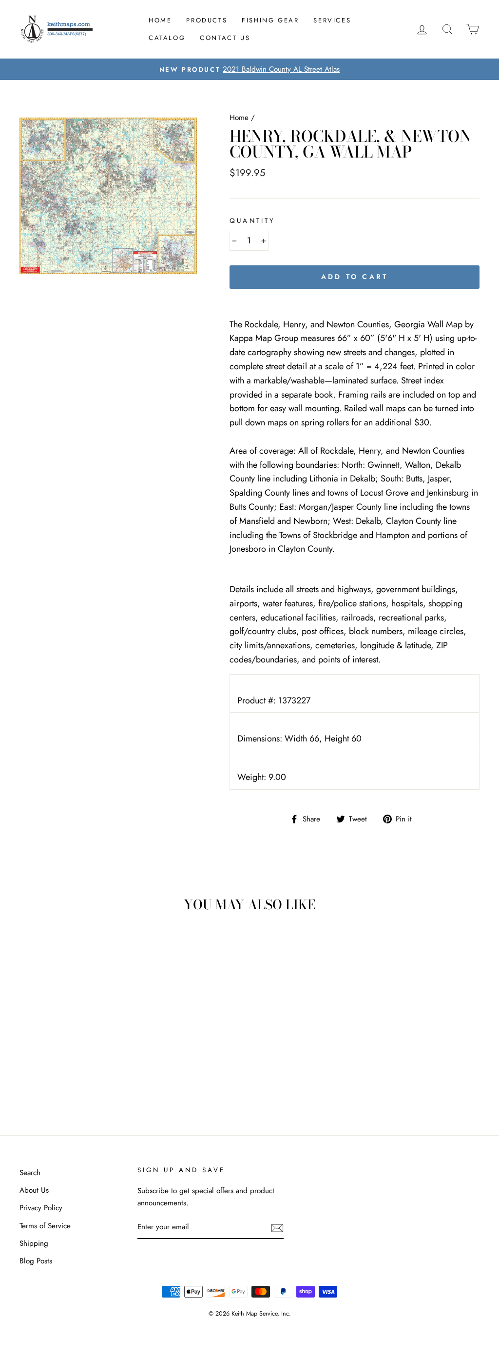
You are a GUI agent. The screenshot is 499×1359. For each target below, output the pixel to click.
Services (332, 20)
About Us (34, 1190)
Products (206, 20)
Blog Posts (35, 1261)
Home (160, 20)
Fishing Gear (270, 20)
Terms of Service (45, 1225)
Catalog (167, 37)
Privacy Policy (40, 1207)
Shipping (33, 1243)
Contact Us (225, 37)
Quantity (252, 220)
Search (29, 1172)
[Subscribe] (277, 1227)
